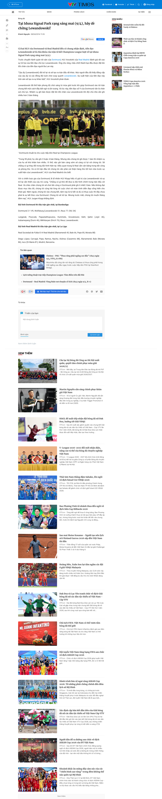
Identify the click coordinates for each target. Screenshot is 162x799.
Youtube (121, 4)
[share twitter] (96, 291)
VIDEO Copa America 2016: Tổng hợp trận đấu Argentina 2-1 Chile (134, 83)
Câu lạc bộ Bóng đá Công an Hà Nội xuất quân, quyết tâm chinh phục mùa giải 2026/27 (79, 363)
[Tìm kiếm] (139, 4)
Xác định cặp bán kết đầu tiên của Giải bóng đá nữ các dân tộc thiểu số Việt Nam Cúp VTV (81, 712)
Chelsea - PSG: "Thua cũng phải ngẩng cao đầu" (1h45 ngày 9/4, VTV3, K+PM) (72, 257)
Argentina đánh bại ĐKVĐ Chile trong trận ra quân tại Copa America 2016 (134, 55)
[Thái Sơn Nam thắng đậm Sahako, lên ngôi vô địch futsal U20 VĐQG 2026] (37, 488)
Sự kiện (141, 12)
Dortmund (56, 60)
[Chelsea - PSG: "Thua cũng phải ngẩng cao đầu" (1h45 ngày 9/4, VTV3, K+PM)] (32, 262)
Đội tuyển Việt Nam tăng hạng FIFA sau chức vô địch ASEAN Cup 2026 (81, 653)
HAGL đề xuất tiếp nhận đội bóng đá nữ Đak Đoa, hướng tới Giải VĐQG (81, 420)
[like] (7, 20)
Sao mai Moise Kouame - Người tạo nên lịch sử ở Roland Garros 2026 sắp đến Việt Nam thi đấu (81, 538)
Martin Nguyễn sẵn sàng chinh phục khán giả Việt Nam (80, 391)
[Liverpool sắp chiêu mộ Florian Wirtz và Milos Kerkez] (117, 71)
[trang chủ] (13, 12)
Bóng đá (21, 19)
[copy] (7, 25)
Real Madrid (84, 60)
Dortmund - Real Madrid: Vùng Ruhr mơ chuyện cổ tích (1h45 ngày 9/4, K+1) (57, 282)
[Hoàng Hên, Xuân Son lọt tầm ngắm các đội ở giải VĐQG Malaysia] (37, 575)
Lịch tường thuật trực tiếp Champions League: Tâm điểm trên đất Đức (53, 275)
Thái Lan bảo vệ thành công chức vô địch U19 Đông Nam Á (134, 41)
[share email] (101, 291)
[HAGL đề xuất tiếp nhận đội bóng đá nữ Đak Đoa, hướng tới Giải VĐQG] (37, 429)
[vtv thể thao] (81, 4)
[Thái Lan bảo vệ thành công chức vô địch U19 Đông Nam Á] (117, 43)
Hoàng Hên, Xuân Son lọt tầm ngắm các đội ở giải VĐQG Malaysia (81, 566)
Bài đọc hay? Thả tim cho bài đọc (53, 291)
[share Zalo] (91, 291)
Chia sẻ (100, 39)
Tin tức (21, 12)
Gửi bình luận (95, 335)
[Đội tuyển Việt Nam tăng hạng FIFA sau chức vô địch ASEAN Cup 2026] (37, 663)
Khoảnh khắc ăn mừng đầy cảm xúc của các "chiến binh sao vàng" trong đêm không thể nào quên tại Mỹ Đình (81, 771)
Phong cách (79, 12)
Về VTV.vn (15, 4)
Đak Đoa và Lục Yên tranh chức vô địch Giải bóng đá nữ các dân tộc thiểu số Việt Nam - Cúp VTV (81, 596)
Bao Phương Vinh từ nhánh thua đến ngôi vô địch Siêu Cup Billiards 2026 (81, 508)
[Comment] (7, 30)
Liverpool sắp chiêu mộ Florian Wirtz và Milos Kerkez (133, 69)
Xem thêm (61, 796)
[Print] (7, 38)
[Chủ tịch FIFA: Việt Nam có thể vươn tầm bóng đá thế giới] (37, 633)
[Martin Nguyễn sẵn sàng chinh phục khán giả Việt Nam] (37, 400)
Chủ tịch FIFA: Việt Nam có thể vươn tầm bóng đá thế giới (79, 624)
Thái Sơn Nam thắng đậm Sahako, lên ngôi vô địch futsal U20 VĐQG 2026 (80, 478)
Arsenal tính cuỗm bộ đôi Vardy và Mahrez (133, 26)
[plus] (7, 43)
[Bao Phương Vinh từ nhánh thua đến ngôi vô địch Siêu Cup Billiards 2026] (37, 517)
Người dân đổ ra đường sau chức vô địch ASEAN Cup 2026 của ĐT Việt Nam (79, 741)
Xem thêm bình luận (27, 343)
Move (49, 12)
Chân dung (111, 12)
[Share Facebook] (87, 291)
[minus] (7, 51)
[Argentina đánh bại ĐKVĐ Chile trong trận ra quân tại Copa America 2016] (117, 57)
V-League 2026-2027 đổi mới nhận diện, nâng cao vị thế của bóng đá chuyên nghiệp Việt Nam (81, 450)
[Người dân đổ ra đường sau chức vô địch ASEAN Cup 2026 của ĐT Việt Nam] (37, 750)
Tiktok (132, 4)
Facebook (108, 4)
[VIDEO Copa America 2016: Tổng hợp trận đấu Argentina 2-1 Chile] (117, 85)
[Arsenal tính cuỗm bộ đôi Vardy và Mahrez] (117, 29)
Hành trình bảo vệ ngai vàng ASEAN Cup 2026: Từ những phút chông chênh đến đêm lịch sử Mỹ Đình (81, 684)
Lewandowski (70, 76)
